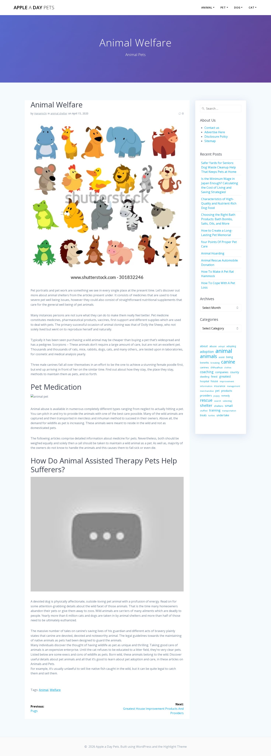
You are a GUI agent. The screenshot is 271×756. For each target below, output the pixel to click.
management (233, 386)
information (206, 386)
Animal (206, 7)
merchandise (207, 391)
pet (217, 390)
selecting (227, 400)
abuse (213, 346)
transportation (229, 410)
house (214, 381)
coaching (206, 372)
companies (221, 372)
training (214, 410)
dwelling (204, 376)
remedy (225, 395)
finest (214, 376)
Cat (251, 7)
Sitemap (210, 141)
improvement (227, 381)
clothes (227, 367)
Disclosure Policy (216, 137)
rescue (206, 400)
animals (208, 356)
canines (204, 367)
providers (206, 395)
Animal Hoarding (212, 253)
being (229, 357)
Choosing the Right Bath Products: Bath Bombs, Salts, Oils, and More (218, 219)
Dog (237, 7)
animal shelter (59, 113)
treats (203, 415)
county (234, 372)
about (204, 346)
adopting (231, 346)
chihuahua (217, 367)
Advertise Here (214, 132)
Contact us (211, 128)
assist (222, 357)
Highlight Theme (175, 747)
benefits (204, 362)
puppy (216, 395)
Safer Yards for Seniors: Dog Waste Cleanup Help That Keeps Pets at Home (218, 167)
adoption (207, 352)
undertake (223, 415)
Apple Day (34, 7)
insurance (219, 386)
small (229, 406)
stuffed (203, 410)
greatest (225, 376)
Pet (223, 7)
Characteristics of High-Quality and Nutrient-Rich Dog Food (218, 203)
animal (43, 690)
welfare (55, 690)
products (226, 390)
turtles (211, 415)
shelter (206, 405)
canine (228, 361)
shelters (218, 406)
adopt (221, 346)
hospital (204, 381)
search (217, 400)
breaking (215, 362)
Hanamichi (40, 113)
